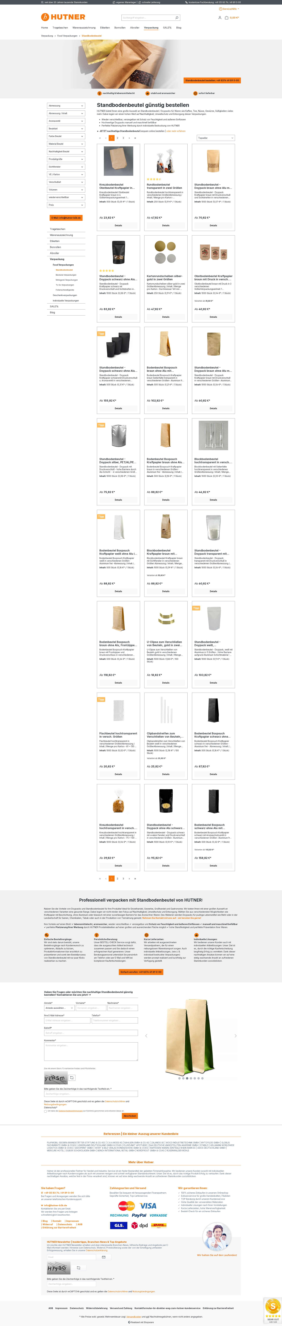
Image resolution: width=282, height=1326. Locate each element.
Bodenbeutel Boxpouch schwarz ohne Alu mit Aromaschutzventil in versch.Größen (209, 826)
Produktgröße (55, 159)
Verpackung (57, 259)
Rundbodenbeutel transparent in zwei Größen (164, 186)
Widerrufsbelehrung (97, 1308)
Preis (51, 205)
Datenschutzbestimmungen (71, 1111)
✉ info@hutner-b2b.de (54, 1205)
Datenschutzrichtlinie (115, 1101)
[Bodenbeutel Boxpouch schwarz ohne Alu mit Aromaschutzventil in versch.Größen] (213, 801)
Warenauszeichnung (61, 235)
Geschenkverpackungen (65, 295)
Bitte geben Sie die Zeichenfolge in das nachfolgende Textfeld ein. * (77, 1089)
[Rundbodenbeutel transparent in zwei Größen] (166, 161)
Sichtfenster (55, 166)
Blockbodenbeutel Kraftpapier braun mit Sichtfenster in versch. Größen (161, 552)
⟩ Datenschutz (64, 1224)
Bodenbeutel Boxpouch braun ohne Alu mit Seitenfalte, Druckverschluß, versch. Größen (165, 369)
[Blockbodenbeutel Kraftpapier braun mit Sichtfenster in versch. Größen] (166, 527)
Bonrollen (55, 247)
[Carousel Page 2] (183, 1078)
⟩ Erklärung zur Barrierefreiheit (58, 1227)
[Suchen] (176, 18)
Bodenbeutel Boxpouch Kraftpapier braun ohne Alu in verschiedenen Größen (164, 460)
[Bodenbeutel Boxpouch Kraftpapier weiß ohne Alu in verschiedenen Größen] (118, 527)
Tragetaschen (57, 229)
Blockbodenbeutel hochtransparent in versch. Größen (212, 460)
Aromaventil (54, 121)
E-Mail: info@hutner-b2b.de (66, 218)
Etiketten (54, 241)
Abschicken (130, 1116)
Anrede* (48, 1003)
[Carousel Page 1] (179, 1078)
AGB (50, 1308)
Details (118, 225)
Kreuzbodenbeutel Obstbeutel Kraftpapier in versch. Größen (115, 186)
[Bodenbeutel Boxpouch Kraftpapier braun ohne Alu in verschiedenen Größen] (166, 435)
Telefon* (96, 1015)
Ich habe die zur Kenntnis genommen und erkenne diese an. (86, 1111)
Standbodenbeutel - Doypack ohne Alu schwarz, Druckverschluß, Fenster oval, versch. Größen (165, 826)
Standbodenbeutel (64, 270)
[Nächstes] (236, 1036)
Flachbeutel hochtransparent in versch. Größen (118, 735)
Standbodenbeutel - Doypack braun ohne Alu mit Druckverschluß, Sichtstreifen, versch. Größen (212, 186)
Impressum (61, 1308)
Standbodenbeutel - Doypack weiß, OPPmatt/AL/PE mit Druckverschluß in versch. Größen (211, 643)
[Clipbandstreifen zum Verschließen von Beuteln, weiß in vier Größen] (166, 710)
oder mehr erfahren (176, 131)
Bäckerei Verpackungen (66, 275)
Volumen (53, 189)
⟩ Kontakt (56, 1221)
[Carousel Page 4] (191, 1078)
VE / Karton (54, 174)
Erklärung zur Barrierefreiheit (218, 1308)
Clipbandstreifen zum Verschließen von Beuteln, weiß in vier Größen (164, 735)
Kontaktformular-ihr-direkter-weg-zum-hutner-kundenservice (167, 1308)
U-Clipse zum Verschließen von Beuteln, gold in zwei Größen (164, 643)
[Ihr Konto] (219, 17)
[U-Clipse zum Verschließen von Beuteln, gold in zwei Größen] (166, 618)
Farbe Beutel (55, 136)
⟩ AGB (79, 1224)
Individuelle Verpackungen (66, 300)
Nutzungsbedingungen (55, 1104)
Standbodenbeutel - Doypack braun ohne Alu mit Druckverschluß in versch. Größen (212, 369)
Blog (52, 312)
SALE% (54, 306)
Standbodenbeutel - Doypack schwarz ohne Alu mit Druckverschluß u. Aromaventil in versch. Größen (117, 369)
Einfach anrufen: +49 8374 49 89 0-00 (141, 972)
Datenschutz (77, 1308)
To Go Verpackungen (65, 285)
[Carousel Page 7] (202, 1078)
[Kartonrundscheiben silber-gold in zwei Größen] (166, 252)
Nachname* (113, 1003)
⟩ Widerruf (47, 1224)
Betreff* (48, 1028)
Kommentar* (50, 1040)
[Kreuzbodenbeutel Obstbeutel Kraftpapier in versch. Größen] (118, 161)
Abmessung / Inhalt (58, 113)
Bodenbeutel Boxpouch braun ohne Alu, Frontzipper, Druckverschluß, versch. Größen (117, 643)
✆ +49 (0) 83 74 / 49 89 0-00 (57, 1192)
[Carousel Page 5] (195, 1078)
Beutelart (53, 128)
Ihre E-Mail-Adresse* (54, 1015)
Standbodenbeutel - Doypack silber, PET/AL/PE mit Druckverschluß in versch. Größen (116, 460)
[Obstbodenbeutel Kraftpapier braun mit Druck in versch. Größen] (213, 252)
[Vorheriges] (146, 1036)
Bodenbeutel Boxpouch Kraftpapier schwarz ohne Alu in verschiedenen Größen (213, 735)
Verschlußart (55, 182)
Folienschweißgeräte (65, 290)
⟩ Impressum (72, 1221)
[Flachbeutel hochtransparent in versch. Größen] (118, 710)
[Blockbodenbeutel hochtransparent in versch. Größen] (213, 435)
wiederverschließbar (59, 197)
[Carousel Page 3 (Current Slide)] (187, 1078)
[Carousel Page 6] (198, 1078)
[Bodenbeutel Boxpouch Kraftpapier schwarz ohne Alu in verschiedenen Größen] (213, 710)
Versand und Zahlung (121, 1308)
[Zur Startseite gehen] (63, 17)
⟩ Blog (44, 1221)
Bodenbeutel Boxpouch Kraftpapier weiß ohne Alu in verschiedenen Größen (117, 552)
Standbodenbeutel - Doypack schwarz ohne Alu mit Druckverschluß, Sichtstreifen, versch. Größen (117, 278)
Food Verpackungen (63, 265)
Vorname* (80, 1003)
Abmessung (54, 105)
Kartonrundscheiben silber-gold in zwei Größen (164, 278)
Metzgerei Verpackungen (67, 280)
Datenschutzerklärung (96, 1250)
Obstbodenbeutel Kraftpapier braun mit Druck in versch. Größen (213, 278)
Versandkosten (133, 1316)
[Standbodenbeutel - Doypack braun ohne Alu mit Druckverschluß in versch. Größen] (213, 344)
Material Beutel (56, 144)
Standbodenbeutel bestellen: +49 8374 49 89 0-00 (212, 80)
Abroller (54, 253)
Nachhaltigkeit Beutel (59, 151)
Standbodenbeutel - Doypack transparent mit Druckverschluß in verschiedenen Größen (210, 552)
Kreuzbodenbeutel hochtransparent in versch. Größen (117, 826)
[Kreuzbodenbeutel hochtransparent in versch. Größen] (118, 801)
